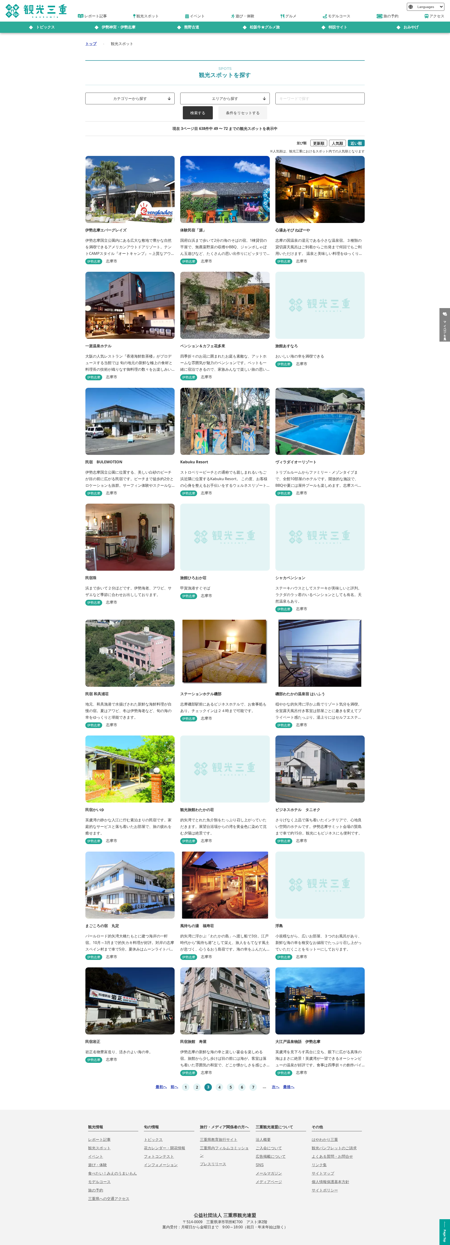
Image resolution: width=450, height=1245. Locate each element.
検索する (197, 112)
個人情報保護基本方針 (330, 1182)
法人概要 (263, 1140)
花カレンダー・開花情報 (164, 1148)
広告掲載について (271, 1156)
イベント (95, 1156)
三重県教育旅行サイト (218, 1140)
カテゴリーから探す (130, 98)
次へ (275, 1086)
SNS (260, 1165)
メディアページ (269, 1182)
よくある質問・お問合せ (332, 1156)
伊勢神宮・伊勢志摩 (118, 27)
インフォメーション (161, 1165)
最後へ (288, 1086)
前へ (174, 1086)
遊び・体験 (97, 1165)
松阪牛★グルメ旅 (265, 27)
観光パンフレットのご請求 (334, 1148)
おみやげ (411, 27)
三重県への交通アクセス (108, 1199)
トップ (91, 43)
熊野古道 (191, 27)
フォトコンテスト (159, 1156)
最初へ (161, 1086)
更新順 (318, 143)
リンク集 (319, 1165)
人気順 (337, 143)
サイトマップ (323, 1173)
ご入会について (269, 1148)
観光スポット (99, 1148)
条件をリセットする (243, 112)
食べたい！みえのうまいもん (112, 1173)
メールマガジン (269, 1173)
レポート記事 (99, 1140)
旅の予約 (95, 1190)
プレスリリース (213, 1164)
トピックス (45, 27)
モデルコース (99, 1182)
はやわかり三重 (325, 1140)
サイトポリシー (325, 1190)
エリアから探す (225, 98)
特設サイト (338, 27)
